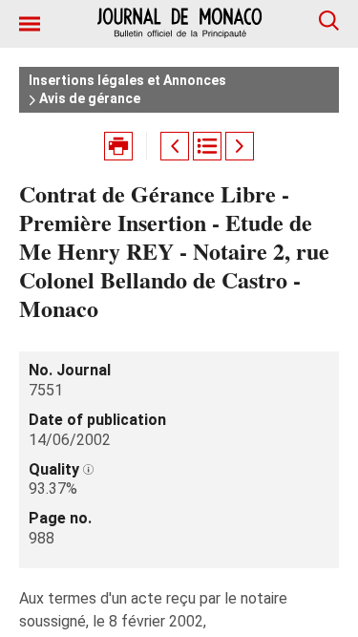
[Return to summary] (207, 146)
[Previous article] (174, 146)
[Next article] (239, 146)
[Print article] (118, 146)
